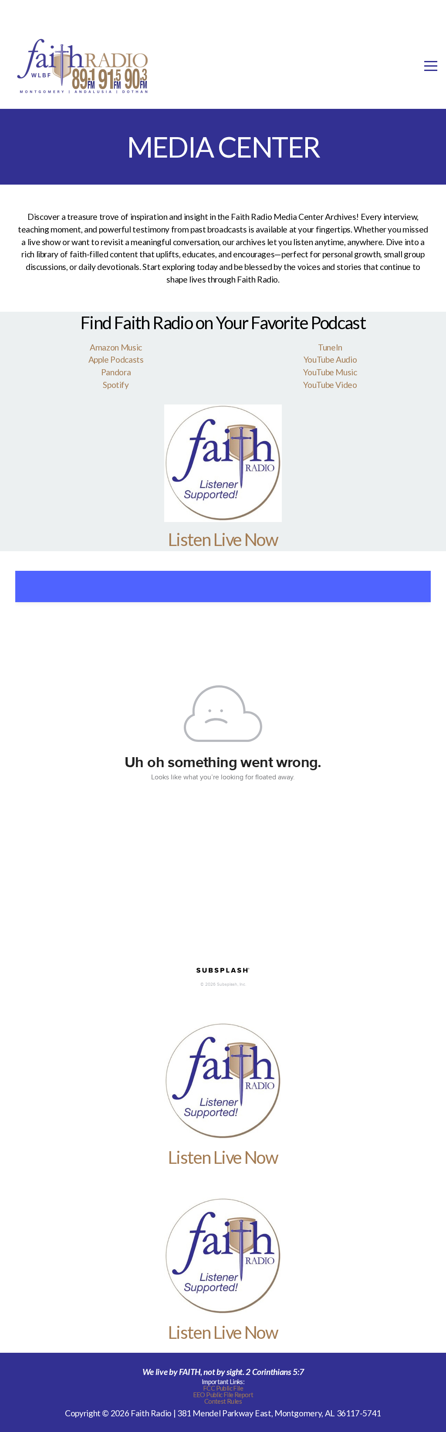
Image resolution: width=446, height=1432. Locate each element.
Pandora (116, 372)
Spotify (115, 385)
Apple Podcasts (116, 359)
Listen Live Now (223, 539)
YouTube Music (330, 372)
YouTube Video (330, 385)
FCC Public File (223, 1388)
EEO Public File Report (223, 1394)
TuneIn (330, 347)
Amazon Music (116, 347)
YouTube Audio (330, 359)
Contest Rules (223, 1401)
